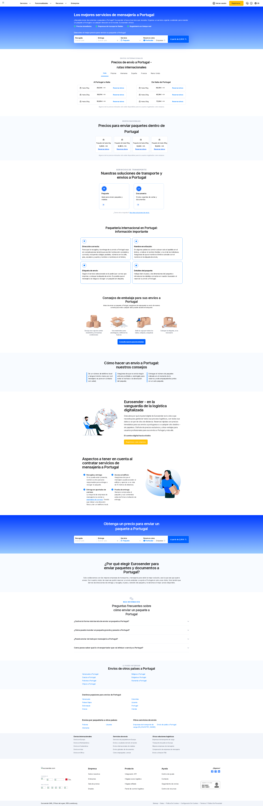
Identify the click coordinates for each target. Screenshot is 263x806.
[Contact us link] (247, 3)
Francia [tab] (144, 73)
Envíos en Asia (78, 749)
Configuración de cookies (189, 803)
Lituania (134, 702)
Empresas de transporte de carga (163, 739)
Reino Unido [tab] (155, 73)
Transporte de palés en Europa (162, 743)
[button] (131, 39)
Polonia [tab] (113, 73)
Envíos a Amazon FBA (159, 753)
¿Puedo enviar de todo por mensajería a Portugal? (96, 639)
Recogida (79, 38)
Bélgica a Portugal (138, 674)
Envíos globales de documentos (123, 749)
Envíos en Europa (79, 739)
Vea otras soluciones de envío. (139, 212)
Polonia (85, 725)
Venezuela (86, 699)
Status (162, 803)
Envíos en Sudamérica (81, 746)
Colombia (135, 699)
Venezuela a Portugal (90, 674)
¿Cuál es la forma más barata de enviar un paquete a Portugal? (101, 621)
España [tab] (134, 73)
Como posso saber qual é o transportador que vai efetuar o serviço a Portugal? (108, 648)
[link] (103, 144)
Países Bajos (87, 702)
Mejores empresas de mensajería (163, 746)
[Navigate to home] (10, 3)
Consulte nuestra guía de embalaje (131, 342)
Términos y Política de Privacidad (211, 803)
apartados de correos (95, 499)
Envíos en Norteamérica (81, 743)
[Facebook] (211, 771)
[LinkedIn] (218, 771)
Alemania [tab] (123, 73)
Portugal (135, 706)
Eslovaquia (86, 706)
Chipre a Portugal (88, 684)
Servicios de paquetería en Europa (124, 739)
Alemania (85, 728)
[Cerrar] (117, 40)
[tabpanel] (131, 92)
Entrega (101, 38)
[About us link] (251, 3)
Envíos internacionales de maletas (124, 746)
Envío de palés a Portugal (166, 725)
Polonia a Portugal (89, 681)
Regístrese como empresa (136, 442)
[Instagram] (215, 771)
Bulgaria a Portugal (139, 677)
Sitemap (155, 803)
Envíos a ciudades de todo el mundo (125, 743)
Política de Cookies (172, 803)
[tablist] (131, 73)
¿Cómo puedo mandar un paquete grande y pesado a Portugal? (102, 630)
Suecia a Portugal (89, 677)
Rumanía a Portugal (139, 681)
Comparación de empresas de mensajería (166, 749)
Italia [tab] (104, 73)
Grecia (84, 709)
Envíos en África (79, 753)
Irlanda (134, 709)
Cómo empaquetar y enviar (122, 753)
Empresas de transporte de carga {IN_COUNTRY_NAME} (144, 726)
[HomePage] (51, 768)
